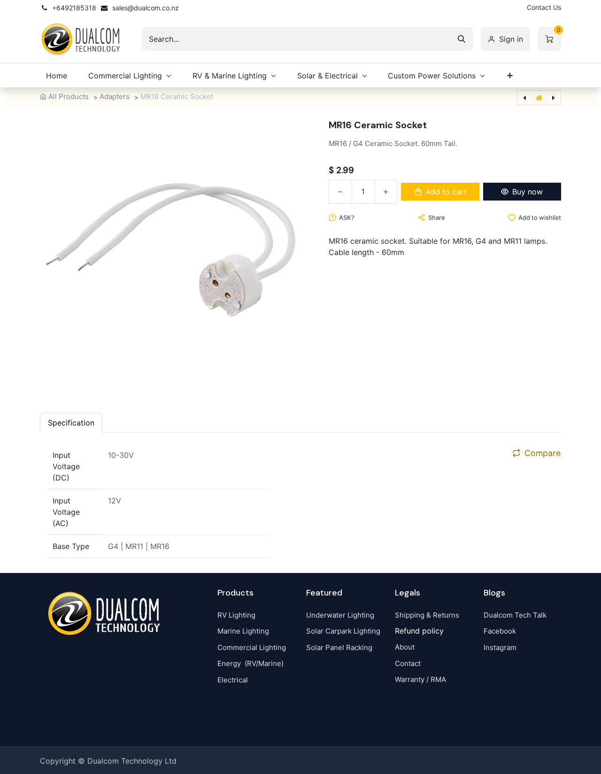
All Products (68, 96)
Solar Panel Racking (339, 647)
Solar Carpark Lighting (343, 631)
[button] (341, 218)
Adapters (115, 96)
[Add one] (386, 191)
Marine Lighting (243, 631)
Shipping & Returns (427, 615)
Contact (408, 663)
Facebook (500, 631)
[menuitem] (56, 75)
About (405, 646)
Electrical (232, 679)
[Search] (461, 39)
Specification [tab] (71, 422)
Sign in (511, 39)
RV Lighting (236, 615)
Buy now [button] (527, 191)
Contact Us (544, 7)
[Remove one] (340, 191)
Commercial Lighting (251, 647)
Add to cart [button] (446, 191)
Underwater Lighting (340, 615)
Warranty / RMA (420, 679)
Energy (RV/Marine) (250, 663)
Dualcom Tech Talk (515, 615)
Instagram (500, 647)
